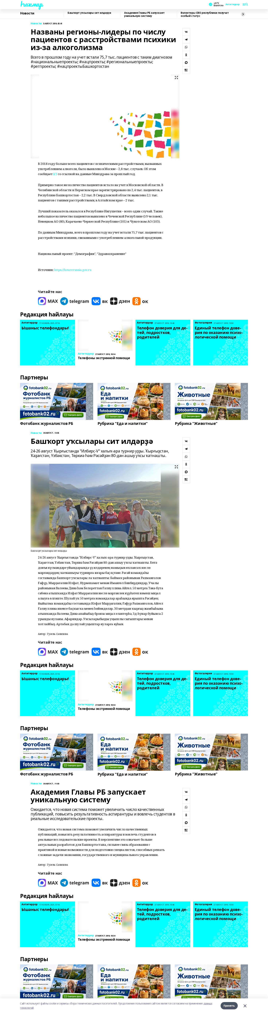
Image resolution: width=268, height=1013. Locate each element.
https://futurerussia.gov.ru (73, 270)
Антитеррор (233, 4)
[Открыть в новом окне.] (48, 301)
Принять (229, 1005)
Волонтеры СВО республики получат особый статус (205, 14)
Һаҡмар (31, 4)
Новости (27, 13)
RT (55, 174)
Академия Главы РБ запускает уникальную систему (144, 14)
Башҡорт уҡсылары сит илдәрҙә (89, 12)
